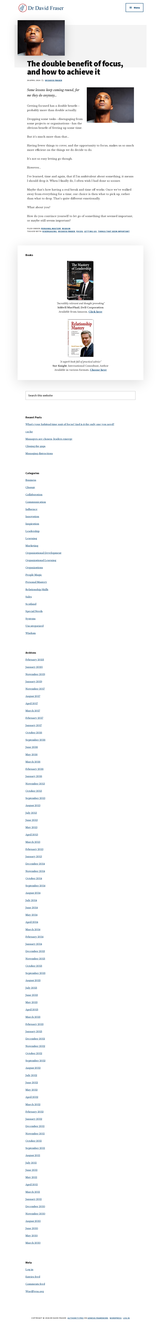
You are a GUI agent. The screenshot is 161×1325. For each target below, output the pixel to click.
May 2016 (31, 754)
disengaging (49, 231)
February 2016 (34, 768)
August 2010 (33, 1221)
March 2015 (32, 841)
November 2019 (35, 674)
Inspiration (32, 523)
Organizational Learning (40, 560)
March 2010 (33, 1242)
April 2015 (31, 834)
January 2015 (33, 856)
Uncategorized (34, 625)
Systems (30, 618)
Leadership (32, 531)
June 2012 (31, 1082)
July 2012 (31, 1075)
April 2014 (31, 922)
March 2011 (32, 1191)
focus (79, 231)
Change (30, 487)
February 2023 (34, 659)
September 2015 (35, 798)
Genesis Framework (98, 1318)
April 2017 (31, 703)
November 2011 (35, 1133)
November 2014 (35, 871)
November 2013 (35, 958)
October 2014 (33, 878)
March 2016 (32, 761)
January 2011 (33, 1199)
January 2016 (33, 776)
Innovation (32, 516)
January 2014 (33, 943)
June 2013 (31, 995)
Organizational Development (43, 552)
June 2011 (31, 1169)
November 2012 (35, 1046)
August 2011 (32, 1155)
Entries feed (32, 1276)
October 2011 (33, 1140)
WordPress (116, 1318)
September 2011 (35, 1148)
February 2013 (34, 1024)
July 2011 (31, 1162)
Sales (28, 596)
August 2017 (32, 696)
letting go (90, 231)
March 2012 (32, 1104)
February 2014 (34, 936)
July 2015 (31, 812)
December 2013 (35, 951)
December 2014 (35, 863)
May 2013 (31, 1002)
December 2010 (35, 1206)
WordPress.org (34, 1291)
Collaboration (33, 494)
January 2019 (33, 681)
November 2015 (35, 783)
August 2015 (32, 805)
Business (30, 480)
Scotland (30, 603)
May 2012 (31, 1089)
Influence (31, 509)
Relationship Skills (36, 589)
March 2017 (32, 710)
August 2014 (32, 892)
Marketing (31, 545)
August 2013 (33, 980)
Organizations (34, 567)
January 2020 (34, 666)
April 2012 (31, 1096)
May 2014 (31, 914)
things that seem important (114, 231)
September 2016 (35, 739)
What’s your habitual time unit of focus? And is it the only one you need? (69, 424)
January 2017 (33, 725)
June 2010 (31, 1228)
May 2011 (31, 1177)
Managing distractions (39, 453)
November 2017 (35, 688)
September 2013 (35, 973)
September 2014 (35, 885)
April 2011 (31, 1184)
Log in (29, 1269)
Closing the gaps (35, 446)
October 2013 (33, 965)
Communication (35, 501)
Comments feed (35, 1283)
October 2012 (33, 1053)
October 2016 (33, 732)
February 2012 (34, 1111)
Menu (137, 7)
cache (29, 431)
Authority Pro (75, 1318)
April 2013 (31, 1009)
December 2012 (35, 1038)
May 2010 (31, 1235)
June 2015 (31, 820)
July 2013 (31, 987)
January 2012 (33, 1118)
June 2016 (31, 747)
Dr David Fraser (66, 231)
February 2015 (34, 849)
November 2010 (35, 1213)
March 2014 (32, 929)
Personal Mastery (51, 228)
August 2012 (33, 1067)
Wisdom (66, 228)
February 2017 (34, 717)
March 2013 (32, 1016)
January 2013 (33, 1031)
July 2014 (31, 900)
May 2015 (31, 827)
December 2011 (34, 1126)
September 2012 (35, 1060)
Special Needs (34, 611)
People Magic (33, 574)
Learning (31, 538)
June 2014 (31, 907)
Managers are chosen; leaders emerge (48, 438)
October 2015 (33, 790)
